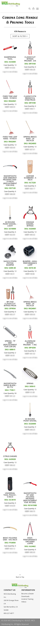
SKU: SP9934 (10, 308)
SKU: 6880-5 (10, 349)
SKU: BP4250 (30, 348)
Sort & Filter (19, 36)
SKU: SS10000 (10, 229)
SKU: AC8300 (10, 62)
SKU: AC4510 (10, 500)
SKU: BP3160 (30, 64)
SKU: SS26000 (30, 424)
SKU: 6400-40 (10, 268)
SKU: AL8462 (30, 546)
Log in (5, 72)
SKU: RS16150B (30, 505)
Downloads (25, 596)
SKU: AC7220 (30, 183)
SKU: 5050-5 (30, 386)
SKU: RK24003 (30, 143)
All (15, 624)
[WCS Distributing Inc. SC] (10, 4)
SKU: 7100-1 (10, 390)
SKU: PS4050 (10, 543)
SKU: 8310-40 (30, 268)
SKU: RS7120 (10, 188)
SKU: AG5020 (10, 459)
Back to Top (20, 577)
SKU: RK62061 (10, 101)
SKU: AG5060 (30, 229)
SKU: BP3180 (30, 103)
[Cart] (33, 9)
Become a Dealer (27, 593)
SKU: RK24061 (30, 308)
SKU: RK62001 (10, 142)
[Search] (29, 9)
